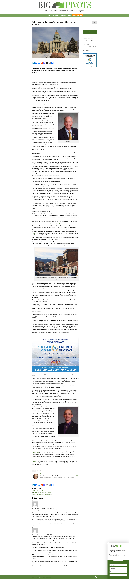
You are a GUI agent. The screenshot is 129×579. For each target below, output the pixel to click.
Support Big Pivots (77, 15)
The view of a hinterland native (90, 46)
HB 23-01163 (36, 451)
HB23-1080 (36, 452)
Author (34, 470)
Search (94, 22)
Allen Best (42, 474)
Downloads (63, 15)
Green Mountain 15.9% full (89, 40)
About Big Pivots (55, 15)
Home (48, 15)
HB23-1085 (35, 461)
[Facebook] (77, 475)
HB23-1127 (35, 233)
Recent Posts (39, 470)
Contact (69, 15)
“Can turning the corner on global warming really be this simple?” (52, 223)
